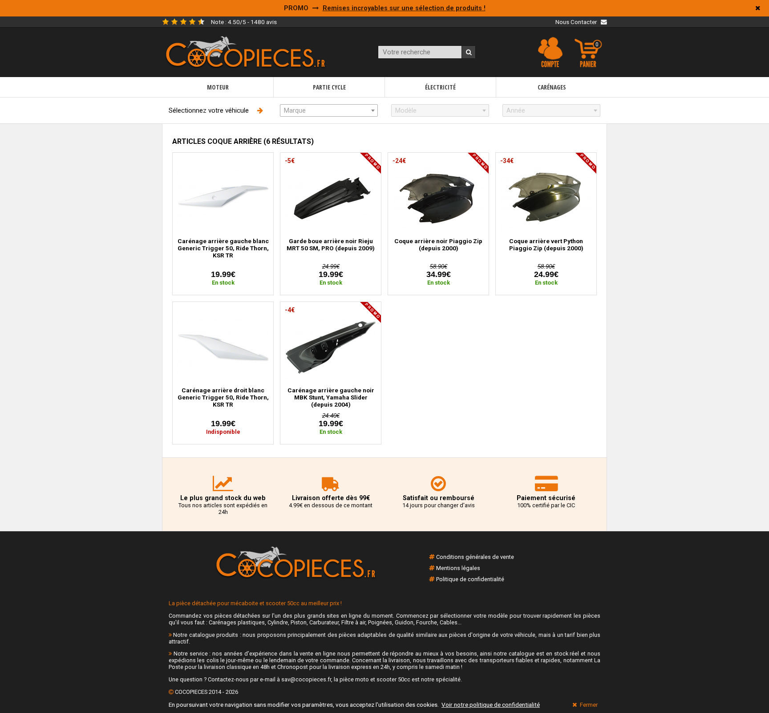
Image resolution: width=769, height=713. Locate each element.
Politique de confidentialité (470, 579)
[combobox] (329, 110)
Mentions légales (458, 568)
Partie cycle (329, 87)
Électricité (440, 87)
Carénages (552, 87)
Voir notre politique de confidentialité (490, 704)
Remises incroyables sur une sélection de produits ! (404, 8)
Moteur (218, 87)
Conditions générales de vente (475, 557)
